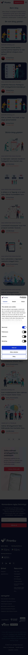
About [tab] (23, 301)
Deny (14, 356)
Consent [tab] (5, 301)
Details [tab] (14, 301)
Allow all (14, 347)
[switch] (24, 332)
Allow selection (14, 352)
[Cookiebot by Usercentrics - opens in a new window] (20, 297)
